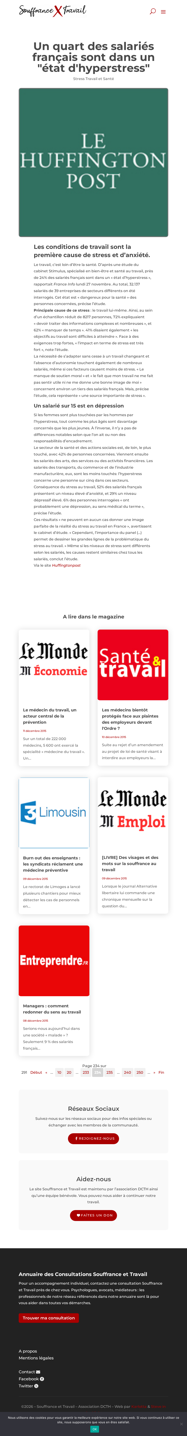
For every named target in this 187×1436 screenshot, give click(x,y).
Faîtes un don (97, 1215)
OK (95, 1429)
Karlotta (139, 1406)
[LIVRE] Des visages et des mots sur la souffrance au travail (130, 863)
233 (86, 1072)
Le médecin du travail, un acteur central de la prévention (49, 716)
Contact (27, 1371)
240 (127, 1072)
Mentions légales (36, 1358)
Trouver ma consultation (49, 1318)
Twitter (26, 1385)
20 (69, 1072)
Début (36, 1072)
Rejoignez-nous (97, 1138)
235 (109, 1072)
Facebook (29, 1378)
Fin (161, 1072)
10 (59, 1072)
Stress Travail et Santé (93, 79)
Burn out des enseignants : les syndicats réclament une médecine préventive (53, 864)
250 (140, 1072)
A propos (28, 1351)
